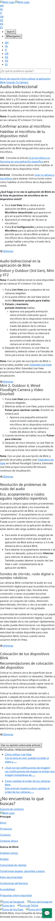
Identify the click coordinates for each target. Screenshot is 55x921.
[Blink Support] (15, 1)
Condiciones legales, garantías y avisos (22, 871)
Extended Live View (41, 364)
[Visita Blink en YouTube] (12, 909)
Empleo (4, 859)
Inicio (3, 822)
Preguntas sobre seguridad (16, 895)
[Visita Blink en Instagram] (40, 901)
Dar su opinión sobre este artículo (21, 745)
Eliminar (8, 251)
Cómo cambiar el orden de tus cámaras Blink (27, 786)
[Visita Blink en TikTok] (28, 905)
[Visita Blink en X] (7, 905)
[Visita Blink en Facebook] (12, 901)
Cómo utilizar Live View (27, 758)
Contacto (5, 835)
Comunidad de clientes (13, 865)
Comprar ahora (9, 841)
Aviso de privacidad (11, 877)
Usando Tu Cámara (17, 82)
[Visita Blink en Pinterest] (38, 909)
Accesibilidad (7, 889)
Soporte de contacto (12, 809)
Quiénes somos (9, 853)
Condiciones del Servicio (14, 883)
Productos (6, 828)
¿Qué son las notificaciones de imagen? (30, 771)
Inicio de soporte (10, 78)
